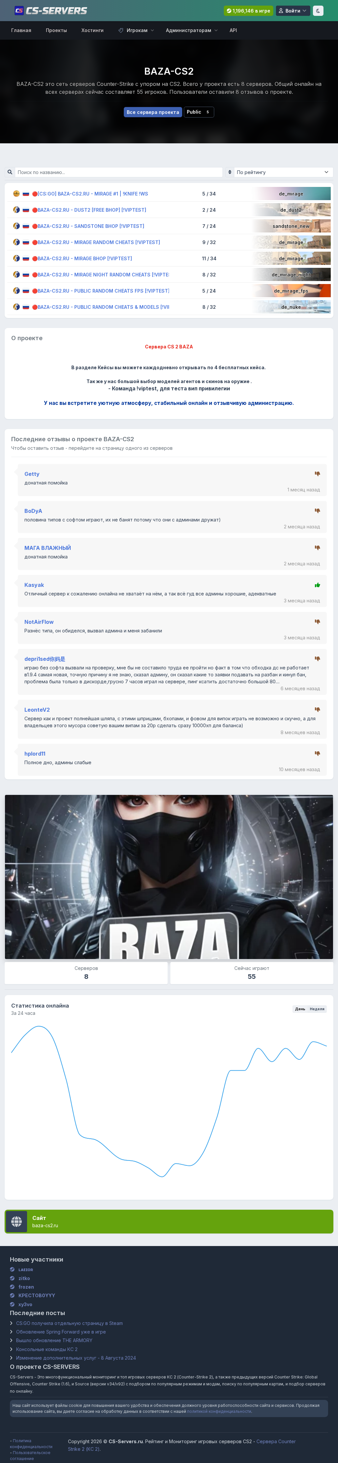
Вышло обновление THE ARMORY (54, 1340)
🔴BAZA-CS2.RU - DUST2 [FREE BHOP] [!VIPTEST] (89, 209)
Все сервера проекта (153, 112)
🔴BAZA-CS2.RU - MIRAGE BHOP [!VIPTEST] (82, 258)
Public (198, 112)
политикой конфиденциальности (219, 1411)
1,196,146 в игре (250, 11)
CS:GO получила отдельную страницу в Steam (69, 1323)
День (300, 1009)
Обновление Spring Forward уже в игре (61, 1332)
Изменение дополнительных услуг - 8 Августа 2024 (76, 1358)
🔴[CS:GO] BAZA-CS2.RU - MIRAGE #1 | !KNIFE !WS (90, 193)
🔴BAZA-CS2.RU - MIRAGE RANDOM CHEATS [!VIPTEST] (96, 242)
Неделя (317, 1009)
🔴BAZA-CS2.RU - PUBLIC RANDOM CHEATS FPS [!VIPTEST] (101, 290)
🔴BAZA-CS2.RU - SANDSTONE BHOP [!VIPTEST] (88, 226)
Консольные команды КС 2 (47, 1349)
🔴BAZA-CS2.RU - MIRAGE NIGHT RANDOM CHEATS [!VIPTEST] (104, 274)
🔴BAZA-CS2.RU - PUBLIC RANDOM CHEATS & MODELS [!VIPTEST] (108, 306)
